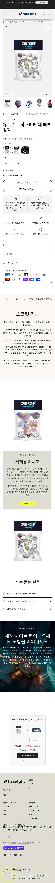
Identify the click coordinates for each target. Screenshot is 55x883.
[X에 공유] (12, 263)
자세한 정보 (8, 790)
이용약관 (13, 842)
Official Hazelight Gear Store (25, 878)
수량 (4, 158)
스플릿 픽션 (13, 22)
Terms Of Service (35, 814)
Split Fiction (9, 119)
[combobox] (36, 740)
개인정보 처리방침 (24, 842)
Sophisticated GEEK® (35, 876)
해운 (21, 139)
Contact (6, 806)
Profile (31, 784)
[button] (5, 14)
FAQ (4, 810)
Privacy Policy (34, 818)
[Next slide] (51, 4)
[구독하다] (49, 836)
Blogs (5, 814)
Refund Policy (34, 806)
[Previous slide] (3, 4)
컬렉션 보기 (27, 503)
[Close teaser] (14, 869)
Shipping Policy (34, 810)
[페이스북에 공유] (8, 263)
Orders (31, 788)
